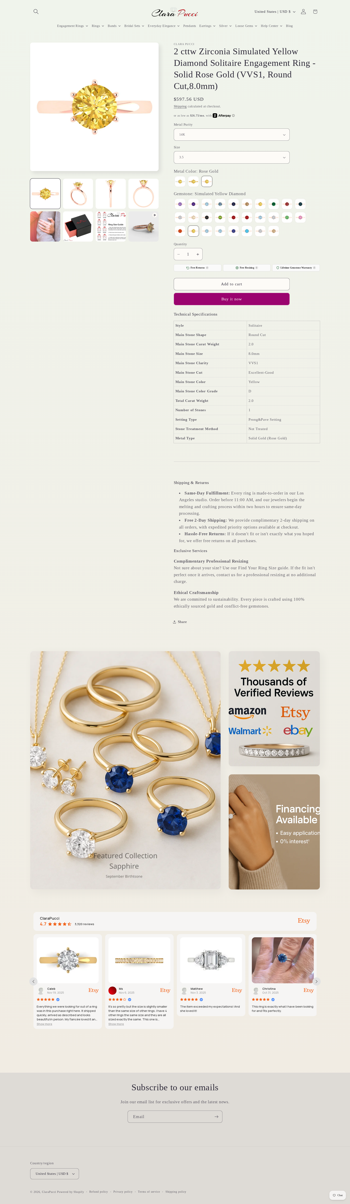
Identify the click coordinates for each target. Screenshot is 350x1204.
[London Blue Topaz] (300, 204)
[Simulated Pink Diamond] (300, 218)
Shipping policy (176, 1191)
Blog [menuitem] (289, 26)
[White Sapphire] (260, 231)
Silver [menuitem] (223, 26)
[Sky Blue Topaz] (207, 231)
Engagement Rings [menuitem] (70, 26)
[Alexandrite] (180, 204)
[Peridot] (220, 218)
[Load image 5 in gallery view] (45, 226)
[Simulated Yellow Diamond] (193, 231)
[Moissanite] (180, 218)
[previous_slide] (33, 981)
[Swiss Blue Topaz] (220, 231)
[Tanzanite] (233, 231)
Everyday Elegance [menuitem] (161, 26)
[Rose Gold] (207, 182)
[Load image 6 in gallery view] (78, 226)
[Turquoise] (247, 231)
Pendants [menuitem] (189, 26)
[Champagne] (247, 204)
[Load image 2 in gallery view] (78, 194)
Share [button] (182, 622)
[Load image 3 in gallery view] (111, 194)
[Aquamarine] (207, 204)
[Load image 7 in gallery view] (111, 226)
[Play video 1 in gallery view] (143, 226)
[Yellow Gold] (193, 182)
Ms (53, 988)
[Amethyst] (193, 204)
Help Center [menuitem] (269, 26)
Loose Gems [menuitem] (244, 26)
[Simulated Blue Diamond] (260, 218)
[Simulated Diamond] (273, 218)
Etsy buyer (274, 988)
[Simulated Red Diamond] (180, 231)
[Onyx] (207, 218)
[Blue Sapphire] (233, 204)
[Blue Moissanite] (220, 204)
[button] (36, 11)
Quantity (180, 244)
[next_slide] (317, 981)
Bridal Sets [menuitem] (132, 26)
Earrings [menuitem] (205, 26)
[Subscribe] (216, 1117)
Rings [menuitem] (96, 26)
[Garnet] (287, 204)
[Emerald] (273, 204)
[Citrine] (260, 204)
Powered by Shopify (70, 1191)
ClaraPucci (49, 1191)
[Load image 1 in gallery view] (45, 194)
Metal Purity (183, 124)
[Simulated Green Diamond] (287, 218)
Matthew (129, 988)
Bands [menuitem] (112, 26)
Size (177, 147)
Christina (201, 988)
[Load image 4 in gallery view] (143, 194)
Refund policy (98, 1191)
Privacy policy (123, 1191)
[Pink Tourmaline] (233, 218)
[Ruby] (247, 218)
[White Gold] (180, 182)
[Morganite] (193, 218)
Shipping (180, 106)
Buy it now (231, 299)
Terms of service (149, 1191)
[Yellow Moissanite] (273, 231)
